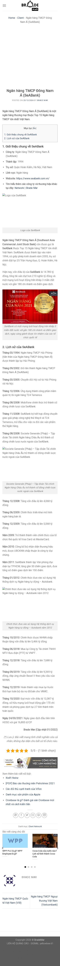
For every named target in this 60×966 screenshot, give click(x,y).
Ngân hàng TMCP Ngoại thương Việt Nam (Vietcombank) (44, 900)
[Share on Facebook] (21, 815)
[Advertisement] (30, 57)
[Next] (57, 848)
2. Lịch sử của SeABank (16, 138)
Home (11, 17)
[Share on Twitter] (27, 815)
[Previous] (2, 848)
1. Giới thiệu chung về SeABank (20, 134)
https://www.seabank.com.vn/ (32, 178)
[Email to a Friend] (33, 815)
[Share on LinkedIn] (44, 815)
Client (20, 17)
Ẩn (34, 128)
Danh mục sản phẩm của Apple (23, 794)
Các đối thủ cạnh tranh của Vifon (24, 788)
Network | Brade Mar (26, 187)
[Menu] (4, 5)
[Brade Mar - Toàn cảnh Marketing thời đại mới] (30, 5)
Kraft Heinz (12, 777)
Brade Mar (42, 100)
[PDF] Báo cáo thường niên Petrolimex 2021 (30, 783)
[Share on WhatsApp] (15, 815)
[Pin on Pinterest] (38, 815)
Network (38, 826)
